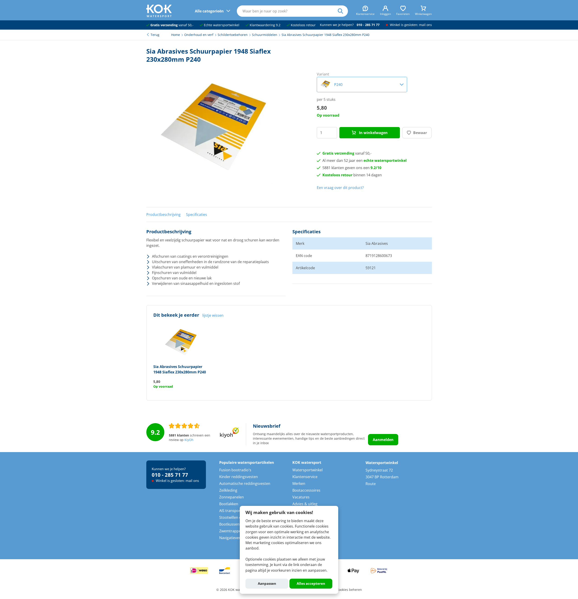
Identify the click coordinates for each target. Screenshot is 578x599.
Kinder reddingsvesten (238, 476)
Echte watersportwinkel (221, 25)
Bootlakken (228, 503)
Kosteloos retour (303, 25)
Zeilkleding (228, 490)
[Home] (159, 15)
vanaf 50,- (171, 25)
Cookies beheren (349, 590)
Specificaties (196, 214)
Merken (298, 483)
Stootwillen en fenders (238, 517)
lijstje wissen (213, 315)
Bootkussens (230, 524)
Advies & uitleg (304, 503)
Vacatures (301, 497)
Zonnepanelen (231, 497)
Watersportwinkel (307, 469)
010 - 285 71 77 (368, 25)
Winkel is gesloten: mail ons (410, 25)
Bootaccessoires (306, 490)
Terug (155, 35)
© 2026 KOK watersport (234, 590)
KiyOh (188, 440)
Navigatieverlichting (236, 537)
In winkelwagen (373, 132)
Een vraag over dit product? (340, 187)
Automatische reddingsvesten (244, 483)
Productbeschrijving (163, 214)
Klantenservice (304, 476)
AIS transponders (234, 510)
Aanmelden (383, 439)
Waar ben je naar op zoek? (343, 11)
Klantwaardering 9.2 (264, 25)
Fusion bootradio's (235, 469)
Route (371, 483)
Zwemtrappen (231, 530)
